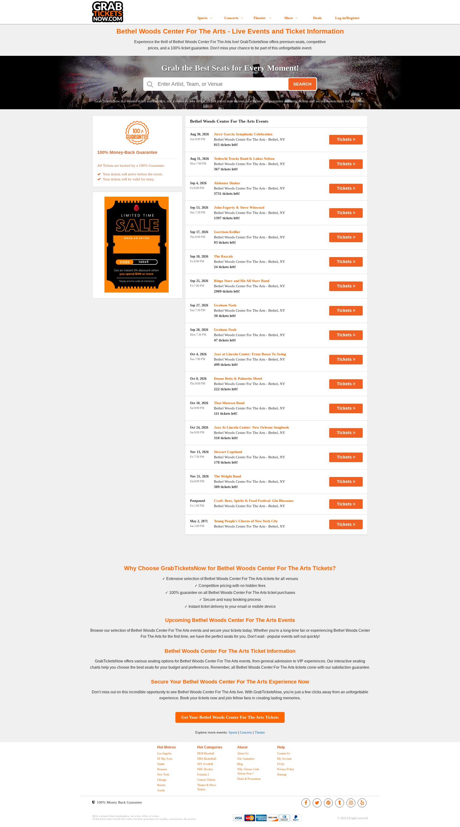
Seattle (161, 764)
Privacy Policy (285, 769)
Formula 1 (203, 774)
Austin (161, 790)
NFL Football (205, 764)
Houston (162, 769)
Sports (202, 18)
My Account (284, 758)
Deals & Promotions (249, 779)
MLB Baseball (205, 753)
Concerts (231, 18)
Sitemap (282, 774)
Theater (260, 18)
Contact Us (283, 753)
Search (302, 84)
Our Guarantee (245, 758)
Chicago (162, 779)
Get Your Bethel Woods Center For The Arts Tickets (230, 717)
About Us (243, 753)
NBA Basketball (206, 758)
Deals (317, 18)
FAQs (280, 764)
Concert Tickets (206, 779)
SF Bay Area (164, 758)
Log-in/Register (347, 18)
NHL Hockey (205, 769)
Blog (240, 764)
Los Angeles (164, 753)
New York (163, 774)
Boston (161, 785)
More (288, 18)
